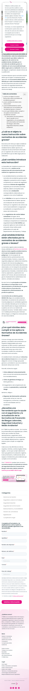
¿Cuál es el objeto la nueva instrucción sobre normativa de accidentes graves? (12, 98)
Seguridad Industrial (9, 503)
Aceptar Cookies (14, 45)
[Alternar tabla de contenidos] (24, 94)
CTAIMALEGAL (8, 462)
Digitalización (7, 515)
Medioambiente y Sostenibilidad (13, 509)
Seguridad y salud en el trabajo (12, 500)
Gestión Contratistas (7, 636)
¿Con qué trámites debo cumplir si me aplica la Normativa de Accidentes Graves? (14, 113)
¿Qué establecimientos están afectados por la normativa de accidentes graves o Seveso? (13, 107)
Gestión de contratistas (10, 512)
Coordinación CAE (6, 638)
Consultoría (5, 641)
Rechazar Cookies (14, 49)
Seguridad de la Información (11, 506)
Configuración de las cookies (14, 40)
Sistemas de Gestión (9, 497)
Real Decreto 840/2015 (20, 249)
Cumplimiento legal (9, 517)
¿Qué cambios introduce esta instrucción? (12, 103)
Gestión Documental (7, 639)
